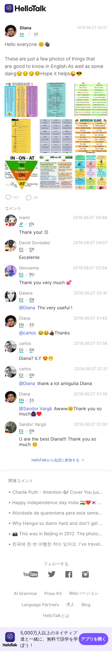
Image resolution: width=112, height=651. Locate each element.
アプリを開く (93, 638)
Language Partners (40, 604)
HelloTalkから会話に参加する (55, 460)
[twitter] (51, 574)
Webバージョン (83, 593)
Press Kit (53, 593)
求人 (70, 604)
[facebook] (68, 574)
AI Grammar (25, 593)
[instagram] (85, 574)
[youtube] (30, 574)
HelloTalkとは (56, 615)
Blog (86, 604)
